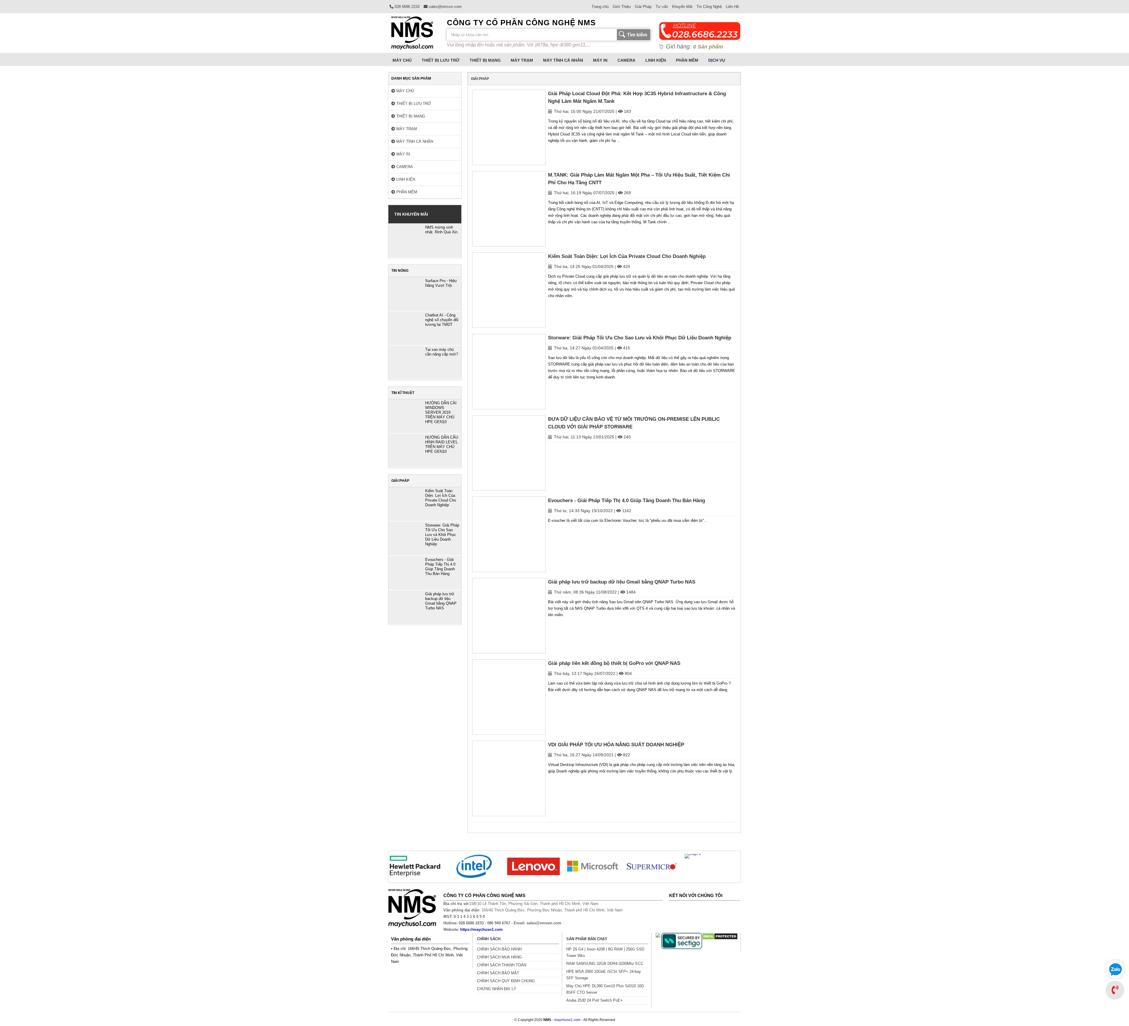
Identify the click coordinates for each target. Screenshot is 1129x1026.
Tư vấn (662, 6)
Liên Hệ (732, 6)
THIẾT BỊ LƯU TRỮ (441, 60)
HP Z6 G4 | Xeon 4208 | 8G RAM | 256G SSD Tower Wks (605, 952)
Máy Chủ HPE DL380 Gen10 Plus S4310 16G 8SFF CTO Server (605, 989)
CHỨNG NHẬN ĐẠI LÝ (496, 989)
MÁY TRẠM (522, 60)
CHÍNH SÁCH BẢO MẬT (498, 973)
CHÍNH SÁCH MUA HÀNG (499, 957)
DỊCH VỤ (716, 60)
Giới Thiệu (622, 6)
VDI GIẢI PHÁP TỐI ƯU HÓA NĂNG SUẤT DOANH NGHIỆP (616, 744)
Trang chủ (600, 6)
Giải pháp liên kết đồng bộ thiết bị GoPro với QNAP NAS (614, 663)
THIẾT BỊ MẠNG (485, 60)
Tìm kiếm (637, 34)
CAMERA (626, 60)
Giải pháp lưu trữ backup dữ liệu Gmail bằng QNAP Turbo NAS (621, 582)
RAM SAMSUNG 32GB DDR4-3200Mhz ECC (604, 963)
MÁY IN (600, 60)
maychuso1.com (567, 1020)
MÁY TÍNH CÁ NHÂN (563, 60)
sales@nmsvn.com (444, 6)
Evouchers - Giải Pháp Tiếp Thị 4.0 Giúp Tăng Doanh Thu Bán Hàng (626, 500)
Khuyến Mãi (682, 6)
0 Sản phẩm (708, 47)
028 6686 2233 (406, 6)
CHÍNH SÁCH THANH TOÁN (501, 965)
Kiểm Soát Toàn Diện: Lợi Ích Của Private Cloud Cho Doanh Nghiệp (627, 256)
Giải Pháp (643, 6)
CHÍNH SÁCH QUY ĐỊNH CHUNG (506, 981)
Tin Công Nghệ (709, 6)
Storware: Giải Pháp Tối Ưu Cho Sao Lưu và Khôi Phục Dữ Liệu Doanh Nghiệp (639, 338)
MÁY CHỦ (402, 60)
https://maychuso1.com (481, 929)
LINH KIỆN (655, 60)
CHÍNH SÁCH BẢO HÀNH (499, 949)
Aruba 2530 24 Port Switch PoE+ (594, 1000)
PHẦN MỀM (687, 60)
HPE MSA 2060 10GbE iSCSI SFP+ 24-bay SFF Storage (603, 974)
